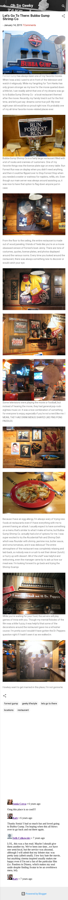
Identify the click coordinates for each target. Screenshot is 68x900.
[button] (63, 16)
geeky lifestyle (29, 703)
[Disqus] (34, 754)
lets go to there (49, 703)
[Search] (63, 7)
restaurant (23, 710)
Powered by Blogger (36, 893)
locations (9, 710)
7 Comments (29, 25)
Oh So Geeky (22, 5)
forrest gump (11, 703)
